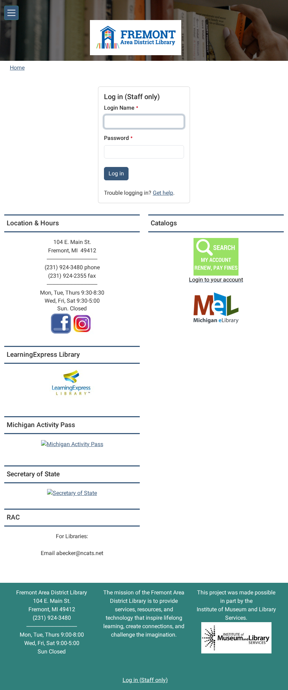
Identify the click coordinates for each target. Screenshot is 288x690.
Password (117, 138)
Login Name (120, 107)
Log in (116, 173)
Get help (163, 192)
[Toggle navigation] (11, 13)
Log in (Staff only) (145, 680)
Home (17, 67)
